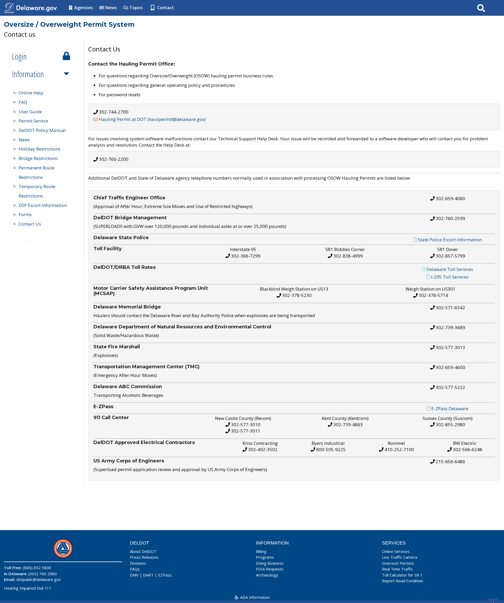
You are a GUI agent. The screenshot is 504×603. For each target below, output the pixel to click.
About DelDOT (143, 551)
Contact (165, 7)
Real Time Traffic (397, 569)
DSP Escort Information (43, 205)
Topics (135, 7)
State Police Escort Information (450, 240)
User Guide (30, 112)
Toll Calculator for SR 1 (402, 575)
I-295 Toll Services (450, 277)
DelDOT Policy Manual (42, 130)
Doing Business (270, 563)
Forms (25, 214)
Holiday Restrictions (39, 149)
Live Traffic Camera (399, 557)
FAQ (23, 102)
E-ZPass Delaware (449, 408)
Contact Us (30, 224)
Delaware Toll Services (450, 269)
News (110, 7)
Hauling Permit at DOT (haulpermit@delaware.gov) (152, 119)
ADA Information (254, 597)
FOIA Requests (270, 569)
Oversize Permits (398, 563)
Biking (261, 551)
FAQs (135, 569)
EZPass (165, 575)
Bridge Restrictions (38, 158)
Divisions (138, 563)
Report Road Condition (402, 580)
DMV (134, 575)
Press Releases (144, 557)
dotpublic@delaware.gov (38, 579)
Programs (265, 557)
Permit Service (33, 121)
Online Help (31, 93)
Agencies (83, 7)
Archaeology (267, 575)
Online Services (396, 551)
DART (148, 575)
